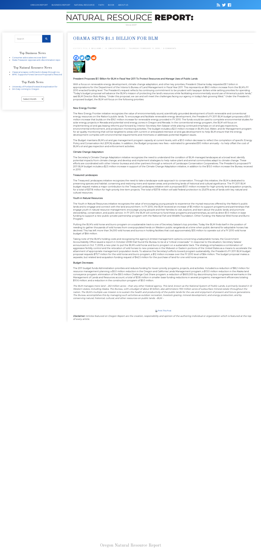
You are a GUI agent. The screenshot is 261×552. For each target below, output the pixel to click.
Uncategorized (117, 48)
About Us (123, 5)
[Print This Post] (156, 310)
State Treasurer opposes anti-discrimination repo (36, 60)
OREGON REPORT (39, 5)
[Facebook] (76, 57)
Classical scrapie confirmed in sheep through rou (36, 72)
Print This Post (164, 310)
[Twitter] (82, 57)
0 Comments (169, 48)
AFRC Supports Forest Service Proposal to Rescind (37, 74)
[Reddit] (93, 57)
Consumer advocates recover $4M (29, 57)
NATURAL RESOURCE (84, 5)
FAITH (101, 5)
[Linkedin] (87, 57)
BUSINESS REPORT (61, 5)
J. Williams (95, 48)
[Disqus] (163, 365)
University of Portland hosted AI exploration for (34, 86)
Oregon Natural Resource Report (130, 545)
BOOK (111, 5)
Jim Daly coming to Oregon (25, 89)
